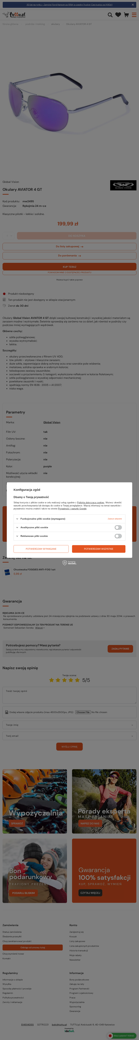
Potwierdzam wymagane (41, 548)
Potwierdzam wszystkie (98, 548)
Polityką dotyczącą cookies (90, 502)
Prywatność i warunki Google (72, 508)
